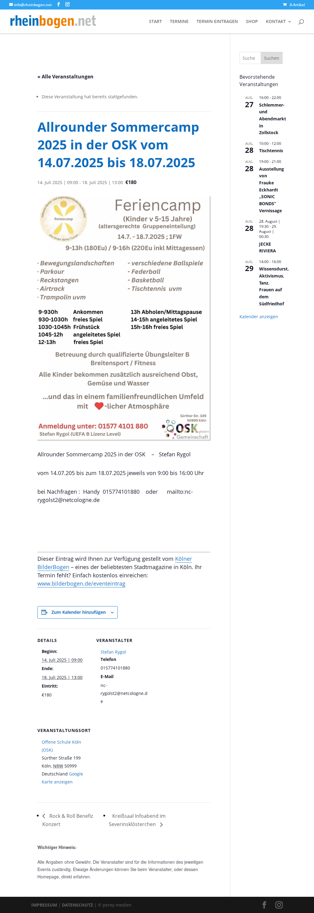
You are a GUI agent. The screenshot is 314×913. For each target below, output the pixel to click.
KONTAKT (276, 21)
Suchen (271, 58)
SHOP (252, 21)
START (155, 21)
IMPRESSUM (44, 905)
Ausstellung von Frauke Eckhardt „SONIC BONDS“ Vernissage (271, 189)
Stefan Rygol (113, 652)
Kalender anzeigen (258, 316)
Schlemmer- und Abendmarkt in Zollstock (272, 119)
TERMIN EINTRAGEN (217, 21)
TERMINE (179, 21)
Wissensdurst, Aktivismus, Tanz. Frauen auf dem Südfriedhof (274, 286)
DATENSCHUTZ (77, 905)
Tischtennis (271, 150)
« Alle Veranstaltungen (65, 76)
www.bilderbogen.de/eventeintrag (81, 583)
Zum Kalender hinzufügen (79, 612)
